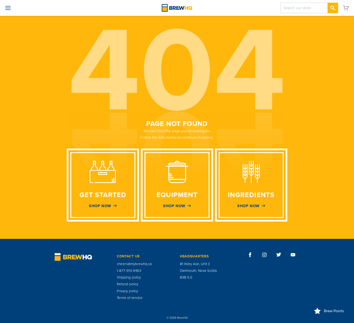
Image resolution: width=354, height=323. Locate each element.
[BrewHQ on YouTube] (293, 254)
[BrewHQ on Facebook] (250, 254)
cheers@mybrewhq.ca (134, 264)
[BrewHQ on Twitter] (278, 254)
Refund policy (127, 284)
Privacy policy (127, 291)
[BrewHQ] (177, 8)
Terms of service (130, 298)
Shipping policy (129, 277)
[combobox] (309, 8)
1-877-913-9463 (129, 270)
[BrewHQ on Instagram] (264, 254)
